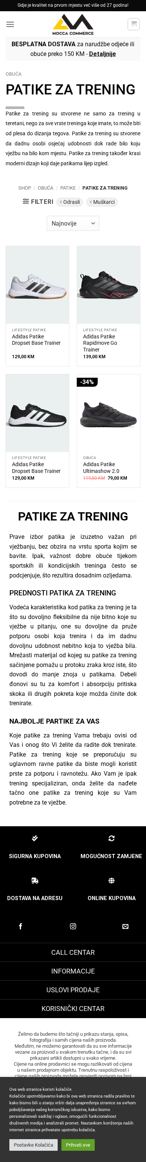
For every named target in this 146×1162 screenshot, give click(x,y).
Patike (68, 188)
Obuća (45, 188)
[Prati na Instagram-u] (73, 926)
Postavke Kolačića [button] (33, 1145)
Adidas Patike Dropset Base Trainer (36, 339)
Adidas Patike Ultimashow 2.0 (101, 467)
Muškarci (104, 202)
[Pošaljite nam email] (125, 926)
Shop (24, 188)
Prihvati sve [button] (78, 1145)
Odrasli (71, 202)
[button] (10, 24)
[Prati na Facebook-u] (21, 926)
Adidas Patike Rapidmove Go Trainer (100, 343)
